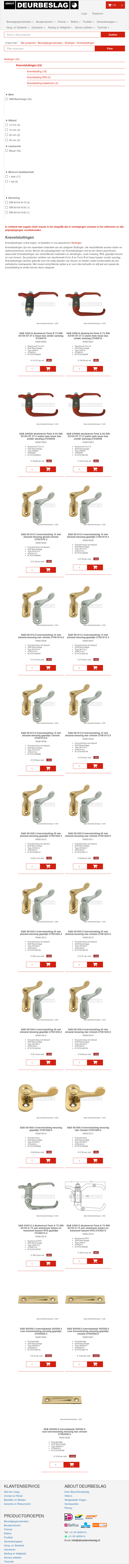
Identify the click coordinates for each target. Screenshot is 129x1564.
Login (84, 13)
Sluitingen (76, 242)
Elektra (75, 21)
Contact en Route (13, 1495)
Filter (110, 48)
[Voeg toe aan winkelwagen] (48, 369)
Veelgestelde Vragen (75, 1499)
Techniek (102, 27)
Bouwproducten (44, 21)
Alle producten (28, 42)
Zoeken (113, 34)
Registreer (97, 13)
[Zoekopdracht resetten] (95, 34)
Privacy (68, 1507)
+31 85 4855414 (78, 1532)
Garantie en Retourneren (17, 1503)
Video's (68, 1495)
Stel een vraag (11, 1491)
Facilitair (88, 21)
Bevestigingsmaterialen (19, 21)
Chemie (62, 21)
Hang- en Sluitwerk (17, 27)
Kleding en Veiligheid (59, 27)
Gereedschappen (106, 21)
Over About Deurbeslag (76, 1491)
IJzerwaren (38, 27)
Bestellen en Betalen (15, 1499)
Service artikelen (84, 27)
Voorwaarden (71, 1503)
